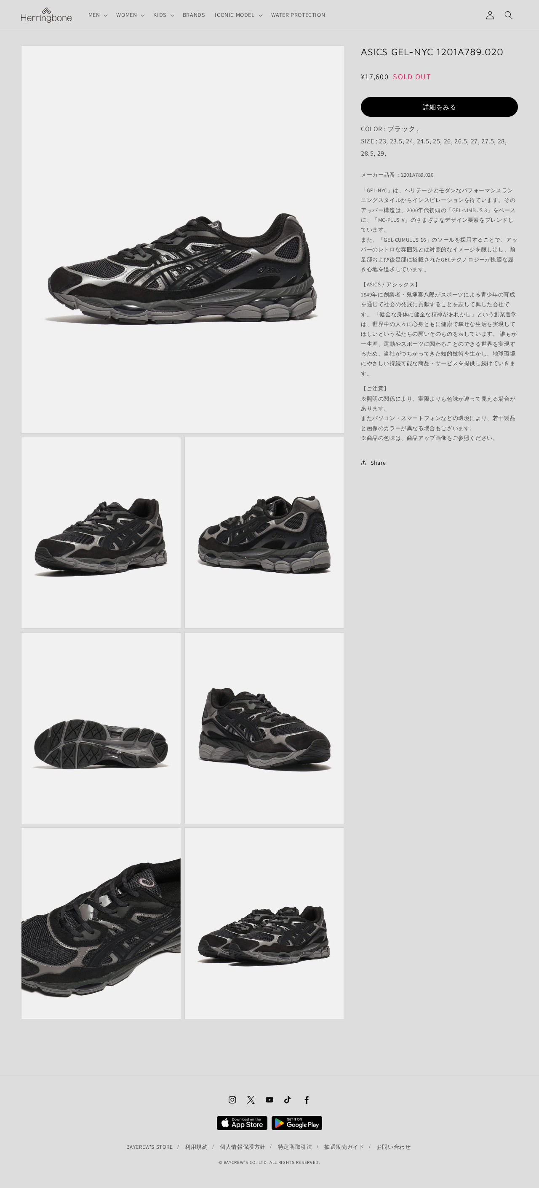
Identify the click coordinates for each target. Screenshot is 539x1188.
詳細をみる (439, 106)
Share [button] (378, 462)
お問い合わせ (393, 1146)
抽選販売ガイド (344, 1146)
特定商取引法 (295, 1146)
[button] (97, 15)
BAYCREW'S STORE (149, 1146)
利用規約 (196, 1146)
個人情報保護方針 (243, 1146)
